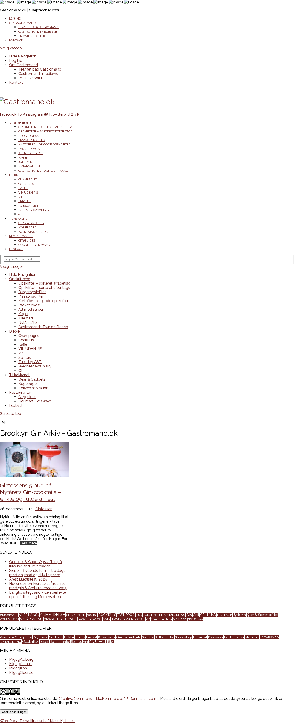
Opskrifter (30, 641)
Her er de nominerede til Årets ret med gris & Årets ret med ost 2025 (38, 585)
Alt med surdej (30, 153)
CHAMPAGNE (76, 615)
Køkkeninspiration (33, 231)
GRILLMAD (208, 615)
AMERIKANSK (29, 615)
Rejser (44, 641)
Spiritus (24, 201)
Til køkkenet (19, 218)
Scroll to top (10, 413)
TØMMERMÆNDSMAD (128, 619)
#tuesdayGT (9, 615)
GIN (189, 615)
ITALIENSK (224, 615)
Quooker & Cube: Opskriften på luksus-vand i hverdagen (35, 564)
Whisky (197, 619)
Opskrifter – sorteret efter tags (45, 131)
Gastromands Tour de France (43, 170)
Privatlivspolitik (31, 36)
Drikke (14, 175)
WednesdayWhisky (34, 210)
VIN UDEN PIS (28, 192)
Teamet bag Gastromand (38, 27)
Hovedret (200, 637)
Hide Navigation (22, 56)
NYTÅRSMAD (269, 637)
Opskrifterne (20, 122)
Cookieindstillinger (14, 712)
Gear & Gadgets (31, 223)
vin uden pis (182, 619)
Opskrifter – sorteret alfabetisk (45, 127)
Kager (23, 157)
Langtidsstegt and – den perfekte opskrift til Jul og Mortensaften (37, 594)
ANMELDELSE (52, 614)
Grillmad (148, 637)
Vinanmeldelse (161, 619)
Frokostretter (106, 637)
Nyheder (252, 637)
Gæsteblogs (183, 637)
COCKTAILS (107, 615)
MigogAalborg (21, 659)
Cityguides (26, 240)
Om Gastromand (22, 23)
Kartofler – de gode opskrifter (44, 144)
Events (80, 637)
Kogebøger (27, 227)
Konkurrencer (234, 637)
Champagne (27, 179)
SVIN (106, 619)
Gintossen (43, 509)
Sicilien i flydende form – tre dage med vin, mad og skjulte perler (37, 572)
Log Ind (15, 18)
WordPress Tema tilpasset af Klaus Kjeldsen (37, 721)
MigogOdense (21, 672)
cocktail (92, 615)
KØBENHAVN (9, 619)
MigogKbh (18, 668)
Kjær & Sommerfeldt (262, 615)
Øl (20, 214)
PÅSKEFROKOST (90, 619)
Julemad (25, 162)
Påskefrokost (29, 149)
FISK (139, 615)
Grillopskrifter (164, 637)
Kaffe (23, 188)
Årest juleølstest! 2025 (28, 579)
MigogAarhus (20, 664)
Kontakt (15, 40)
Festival (16, 249)
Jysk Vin (239, 615)
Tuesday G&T (28, 205)
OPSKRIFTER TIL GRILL (60, 619)
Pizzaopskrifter (31, 140)
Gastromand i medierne (37, 31)
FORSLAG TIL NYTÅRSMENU (164, 615)
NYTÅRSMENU (31, 619)
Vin (20, 197)
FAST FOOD (126, 615)
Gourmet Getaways (34, 245)
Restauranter (21, 236)
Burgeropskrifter (33, 135)
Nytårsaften (29, 166)
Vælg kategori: (12, 48)
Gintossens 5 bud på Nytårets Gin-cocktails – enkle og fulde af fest (30, 492)
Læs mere (28, 543)
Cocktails (26, 183)
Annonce (7, 637)
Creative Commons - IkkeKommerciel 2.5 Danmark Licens (108, 698)
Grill (196, 615)
